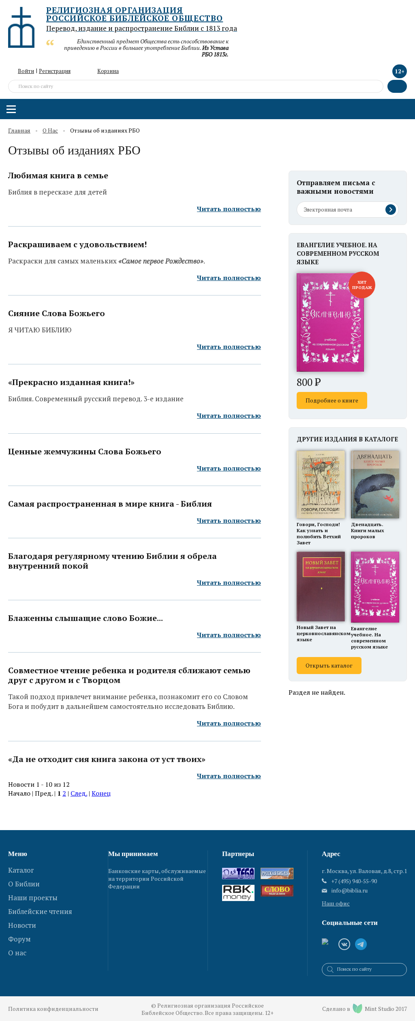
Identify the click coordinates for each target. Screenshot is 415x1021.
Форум (19, 939)
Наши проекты (33, 897)
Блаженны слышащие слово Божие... (85, 618)
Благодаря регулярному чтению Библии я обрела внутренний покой (112, 561)
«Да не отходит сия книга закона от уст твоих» (106, 759)
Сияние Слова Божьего (56, 313)
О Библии (24, 883)
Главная (19, 130)
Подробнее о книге (332, 400)
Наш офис (336, 903)
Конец (101, 793)
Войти (26, 71)
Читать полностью (229, 209)
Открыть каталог (329, 665)
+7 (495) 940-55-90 (354, 881)
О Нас (50, 130)
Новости (22, 925)
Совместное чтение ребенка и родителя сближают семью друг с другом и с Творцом (129, 675)
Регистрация (55, 71)
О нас (17, 952)
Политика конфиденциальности (53, 1008)
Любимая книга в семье (58, 175)
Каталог (21, 870)
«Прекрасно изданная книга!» (71, 382)
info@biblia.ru (350, 890)
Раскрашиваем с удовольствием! (77, 244)
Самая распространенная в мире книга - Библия (110, 504)
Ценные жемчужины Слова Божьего (84, 451)
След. (79, 793)
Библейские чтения (40, 911)
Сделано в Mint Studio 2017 (364, 1008)
